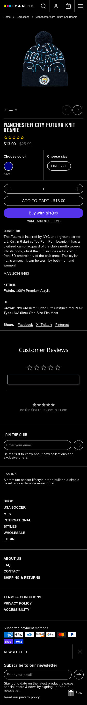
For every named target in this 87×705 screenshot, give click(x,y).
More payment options (43, 221)
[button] (43, 6)
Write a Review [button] (45, 379)
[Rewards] (75, 693)
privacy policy (29, 697)
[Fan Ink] (18, 6)
